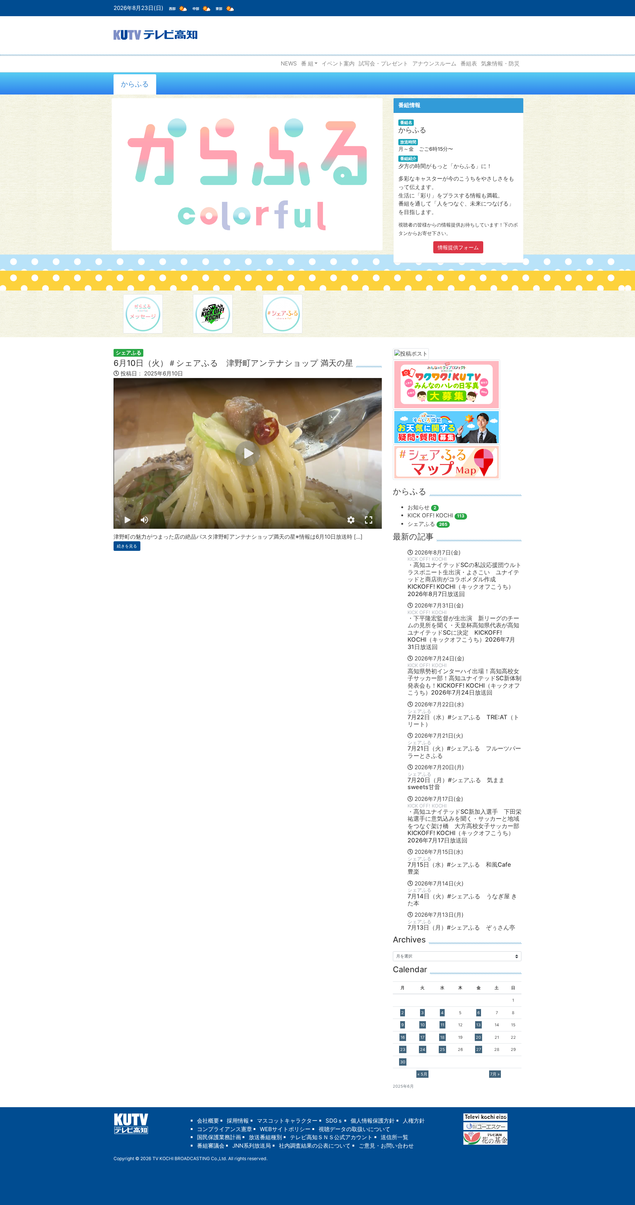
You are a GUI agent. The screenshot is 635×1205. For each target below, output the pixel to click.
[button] (351, 520)
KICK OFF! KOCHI (436, 515)
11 (442, 1024)
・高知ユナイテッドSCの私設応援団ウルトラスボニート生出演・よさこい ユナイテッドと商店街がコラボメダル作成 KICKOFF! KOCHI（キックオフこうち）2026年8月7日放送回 (464, 579)
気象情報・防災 (500, 63)
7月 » (495, 1074)
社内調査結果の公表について (315, 1145)
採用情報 (238, 1120)
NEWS (289, 63)
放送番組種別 (265, 1137)
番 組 (307, 63)
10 (422, 1024)
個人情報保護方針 (373, 1120)
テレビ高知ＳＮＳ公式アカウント (331, 1137)
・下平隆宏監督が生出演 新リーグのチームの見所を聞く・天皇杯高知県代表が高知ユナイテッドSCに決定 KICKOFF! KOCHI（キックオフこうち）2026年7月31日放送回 (463, 632)
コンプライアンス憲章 (224, 1129)
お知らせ (422, 507)
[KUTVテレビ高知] (155, 34)
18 (442, 1037)
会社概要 (208, 1120)
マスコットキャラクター (287, 1120)
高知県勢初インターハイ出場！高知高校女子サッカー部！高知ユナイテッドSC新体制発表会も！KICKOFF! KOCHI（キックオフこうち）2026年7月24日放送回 (464, 681)
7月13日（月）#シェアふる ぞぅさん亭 (461, 927)
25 (442, 1049)
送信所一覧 (394, 1137)
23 (402, 1049)
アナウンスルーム (434, 63)
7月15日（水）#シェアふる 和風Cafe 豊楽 (462, 868)
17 (422, 1037)
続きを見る (127, 546)
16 (403, 1037)
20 (478, 1037)
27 (478, 1049)
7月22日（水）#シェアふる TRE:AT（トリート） (463, 720)
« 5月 (422, 1074)
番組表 (468, 63)
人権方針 (414, 1120)
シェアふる (128, 352)
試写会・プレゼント (383, 63)
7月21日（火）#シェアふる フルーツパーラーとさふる (464, 752)
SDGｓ (334, 1120)
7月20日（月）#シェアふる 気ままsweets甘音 (456, 783)
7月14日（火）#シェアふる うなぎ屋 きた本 (462, 899)
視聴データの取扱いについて (354, 1129)
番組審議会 (211, 1145)
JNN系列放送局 (251, 1145)
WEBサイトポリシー (285, 1129)
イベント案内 (338, 63)
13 (478, 1024)
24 (422, 1049)
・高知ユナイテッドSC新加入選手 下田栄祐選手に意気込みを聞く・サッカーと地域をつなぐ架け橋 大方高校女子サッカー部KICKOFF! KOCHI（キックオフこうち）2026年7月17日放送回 (464, 826)
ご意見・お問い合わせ (386, 1145)
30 (402, 1062)
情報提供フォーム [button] (458, 247)
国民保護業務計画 (219, 1137)
